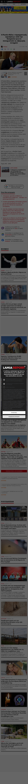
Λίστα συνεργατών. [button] (17, 399)
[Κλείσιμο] (25, 366)
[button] (14, 387)
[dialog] (14, 392)
